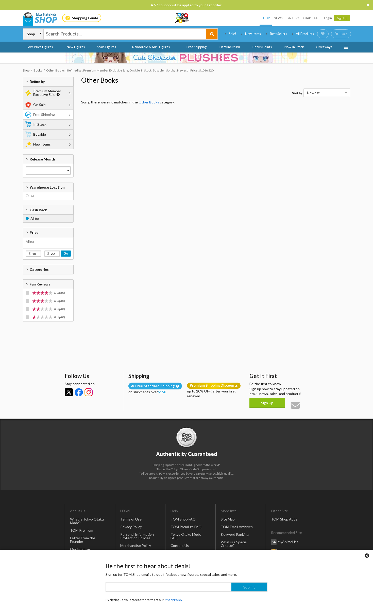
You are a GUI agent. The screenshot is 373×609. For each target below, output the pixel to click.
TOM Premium (81, 530)
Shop (266, 18)
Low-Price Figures (40, 47)
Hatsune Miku (229, 47)
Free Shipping (197, 47)
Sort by (297, 93)
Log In (328, 18)
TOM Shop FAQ (183, 519)
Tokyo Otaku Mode (182, 18)
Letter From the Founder (82, 540)
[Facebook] (79, 392)
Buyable (39, 134)
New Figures (76, 47)
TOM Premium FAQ (186, 527)
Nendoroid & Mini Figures (151, 47)
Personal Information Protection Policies (137, 536)
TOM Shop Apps (284, 519)
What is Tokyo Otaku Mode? (87, 521)
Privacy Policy (131, 527)
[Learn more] (57, 95)
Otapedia (310, 18)
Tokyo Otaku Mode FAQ (186, 536)
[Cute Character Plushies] (186, 57)
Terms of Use (131, 519)
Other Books (99, 80)
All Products (305, 34)
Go (66, 253)
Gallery (292, 18)
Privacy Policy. (173, 594)
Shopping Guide (85, 18)
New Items (253, 34)
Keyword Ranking (235, 534)
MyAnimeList (288, 542)
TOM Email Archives (237, 527)
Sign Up (342, 18)
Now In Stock (294, 47)
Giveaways (324, 47)
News (278, 18)
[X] (69, 392)
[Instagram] (88, 392)
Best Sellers (278, 34)
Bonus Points (262, 47)
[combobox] (125, 34)
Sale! (232, 34)
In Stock (39, 124)
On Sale (39, 104)
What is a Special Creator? (234, 544)
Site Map (228, 519)
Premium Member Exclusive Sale (47, 93)
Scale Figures (106, 47)
